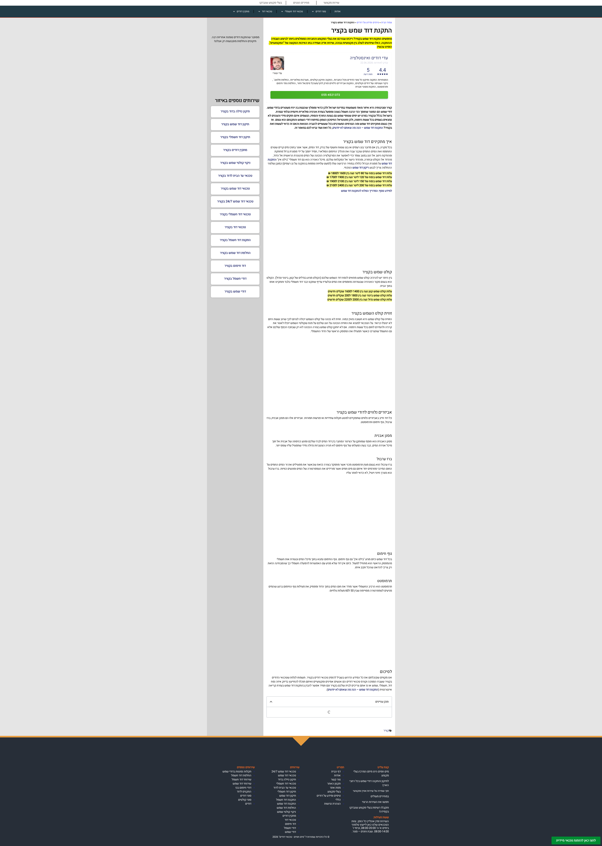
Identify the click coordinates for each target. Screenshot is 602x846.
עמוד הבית (386, 22)
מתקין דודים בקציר (235, 150)
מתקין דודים (243, 11)
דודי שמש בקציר (235, 291)
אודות (338, 11)
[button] (271, 701)
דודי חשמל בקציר (235, 278)
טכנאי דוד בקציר (235, 227)
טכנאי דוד (267, 11)
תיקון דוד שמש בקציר (235, 124)
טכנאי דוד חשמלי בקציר (235, 214)
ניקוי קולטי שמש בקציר (235, 163)
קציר (386, 730)
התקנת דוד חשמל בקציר (235, 240)
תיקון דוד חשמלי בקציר (235, 137)
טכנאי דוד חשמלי (294, 11)
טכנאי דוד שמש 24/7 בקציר (235, 201)
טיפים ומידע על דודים (368, 22)
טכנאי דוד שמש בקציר (235, 188)
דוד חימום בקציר (235, 265)
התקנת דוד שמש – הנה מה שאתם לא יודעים (358, 128)
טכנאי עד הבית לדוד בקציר (235, 175)
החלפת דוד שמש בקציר (235, 253)
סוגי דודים (321, 11)
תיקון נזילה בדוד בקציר (235, 111)
